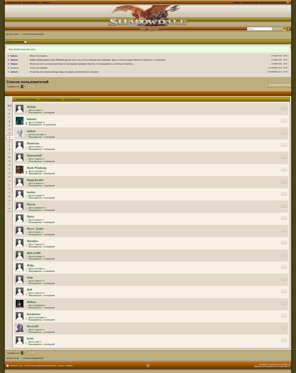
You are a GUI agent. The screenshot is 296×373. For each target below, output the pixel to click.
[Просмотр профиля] (19, 108)
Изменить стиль (16, 365)
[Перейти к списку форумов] (148, 15)
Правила (46, 2)
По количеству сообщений (50, 99)
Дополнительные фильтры (280, 86)
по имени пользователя (26, 99)
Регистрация (153, 29)
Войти (143, 29)
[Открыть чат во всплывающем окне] (25, 41)
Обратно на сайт (14, 2)
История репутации (250, 2)
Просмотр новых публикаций (272, 2)
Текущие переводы (31, 2)
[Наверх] (148, 365)
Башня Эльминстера (15, 41)
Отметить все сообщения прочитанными (40, 365)
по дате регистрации (72, 99)
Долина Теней (12, 358)
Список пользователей (33, 358)
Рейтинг (237, 2)
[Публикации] (284, 108)
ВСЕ (10, 105)
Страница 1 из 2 (13, 86)
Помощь (61, 365)
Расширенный (288, 29)
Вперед (31, 86)
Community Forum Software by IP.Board (274, 364)
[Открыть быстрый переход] (288, 2)
